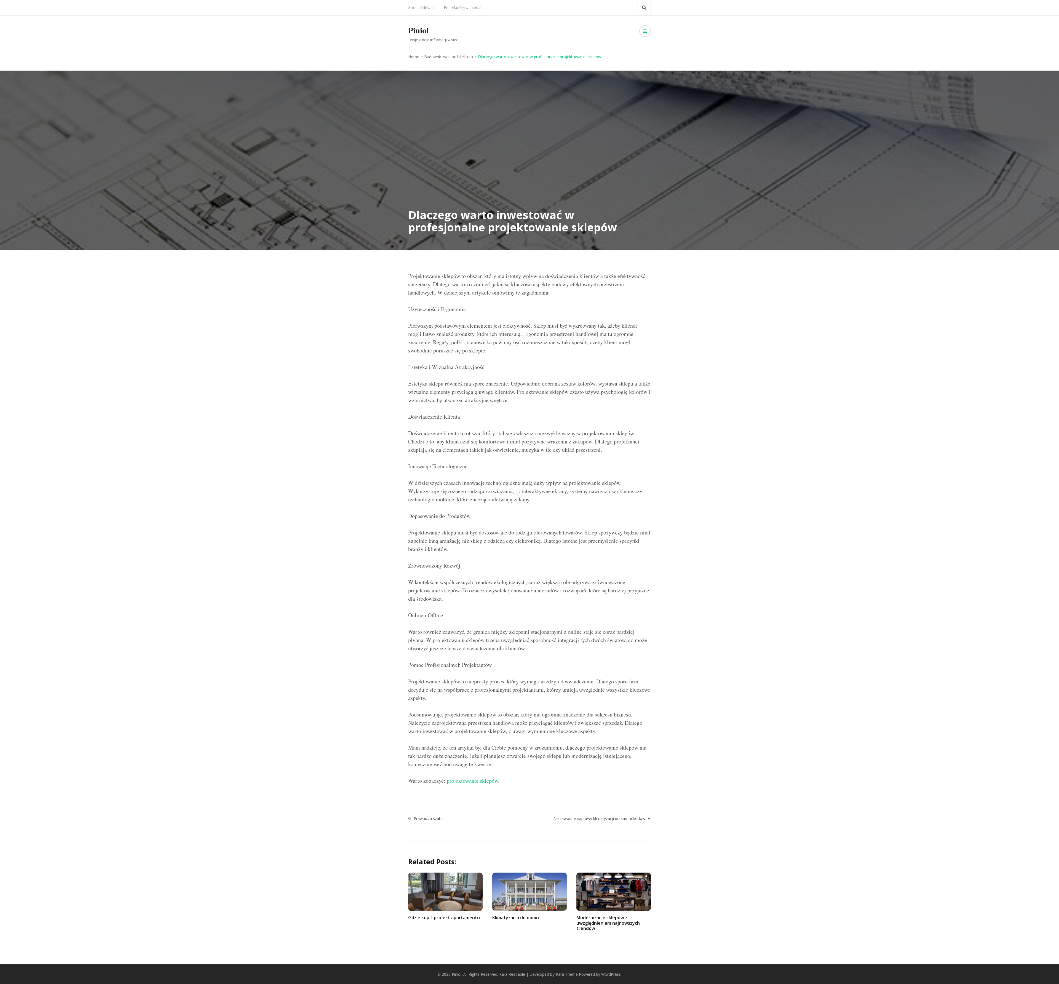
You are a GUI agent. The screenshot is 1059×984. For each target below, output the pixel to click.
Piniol (418, 30)
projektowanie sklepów (472, 780)
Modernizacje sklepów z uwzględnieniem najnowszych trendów (608, 923)
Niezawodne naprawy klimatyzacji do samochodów (599, 818)
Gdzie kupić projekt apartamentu (444, 918)
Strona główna (421, 7)
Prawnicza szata (428, 818)
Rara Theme (567, 974)
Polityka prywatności (462, 7)
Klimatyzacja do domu (515, 918)
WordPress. (611, 974)
